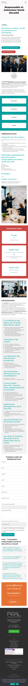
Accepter (12, 684)
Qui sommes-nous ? (14, 641)
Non (17, 684)
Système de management (14, 665)
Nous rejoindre (14, 646)
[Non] (26, 682)
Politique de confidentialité (14, 676)
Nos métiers (14, 643)
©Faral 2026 (14, 674)
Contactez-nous (14, 631)
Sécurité (14, 668)
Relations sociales (14, 667)
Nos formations (14, 644)
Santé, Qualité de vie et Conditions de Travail (14, 662)
